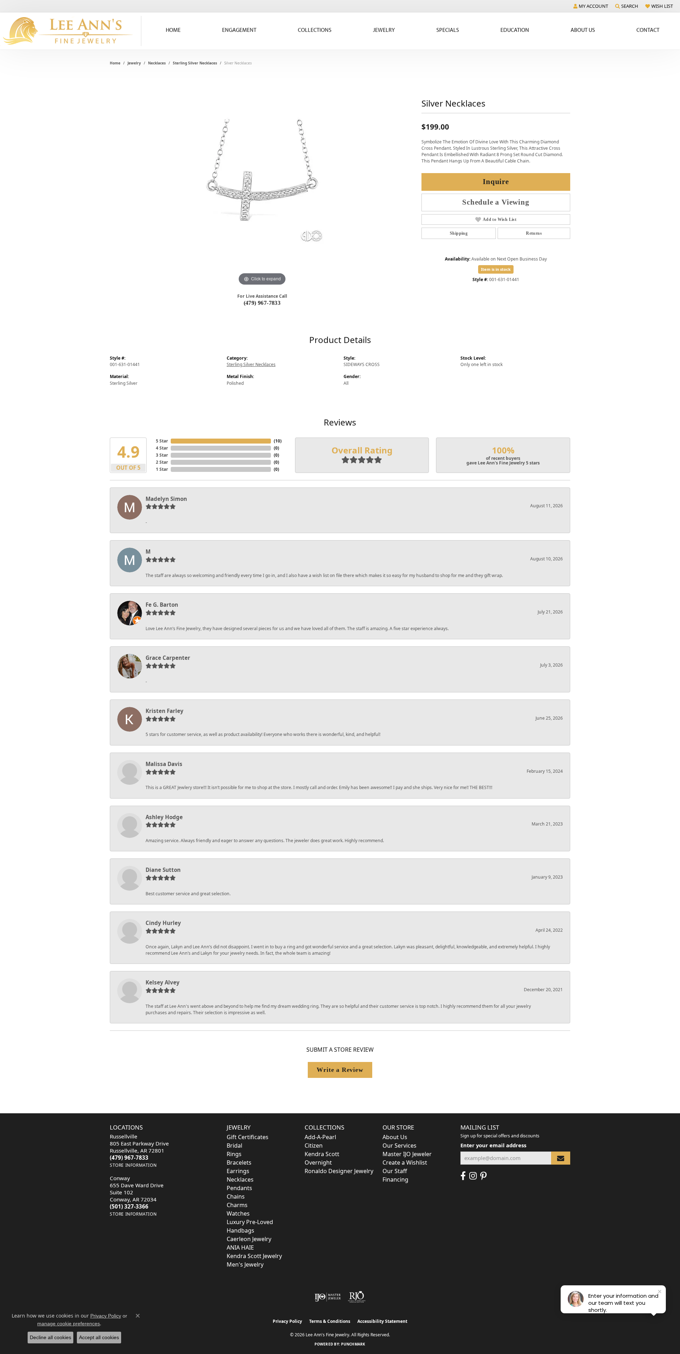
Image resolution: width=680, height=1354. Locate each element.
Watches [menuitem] (238, 1213)
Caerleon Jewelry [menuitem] (249, 1239)
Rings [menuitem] (234, 1154)
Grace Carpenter (168, 657)
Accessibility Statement (382, 1321)
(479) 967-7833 (262, 303)
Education (514, 29)
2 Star (162, 462)
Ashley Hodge (164, 817)
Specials (447, 29)
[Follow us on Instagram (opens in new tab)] (473, 1176)
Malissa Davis (164, 763)
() (278, 441)
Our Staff (394, 1171)
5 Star (162, 441)
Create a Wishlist (404, 1162)
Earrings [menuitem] (238, 1171)
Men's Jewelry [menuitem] (245, 1264)
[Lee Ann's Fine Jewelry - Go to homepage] (70, 31)
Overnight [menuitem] (318, 1162)
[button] (590, 6)
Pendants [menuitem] (239, 1188)
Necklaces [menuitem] (240, 1179)
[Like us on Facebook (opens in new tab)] (463, 1176)
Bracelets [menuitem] (239, 1162)
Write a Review (340, 1069)
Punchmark (353, 1344)
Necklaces (157, 63)
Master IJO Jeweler (407, 1154)
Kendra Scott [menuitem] (322, 1154)
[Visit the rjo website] (357, 1297)
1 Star (162, 469)
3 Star (162, 455)
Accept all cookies (99, 1337)
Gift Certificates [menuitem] (247, 1137)
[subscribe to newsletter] (560, 1158)
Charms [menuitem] (237, 1205)
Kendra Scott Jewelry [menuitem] (254, 1256)
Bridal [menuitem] (234, 1145)
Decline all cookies (50, 1337)
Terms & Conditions (329, 1321)
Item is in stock (496, 269)
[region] (262, 181)
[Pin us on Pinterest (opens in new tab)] (483, 1176)
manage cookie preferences (68, 1323)
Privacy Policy (287, 1321)
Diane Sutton (163, 869)
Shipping (459, 233)
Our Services (399, 1145)
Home (173, 29)
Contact (647, 29)
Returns (534, 233)
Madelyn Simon (166, 498)
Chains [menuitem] (236, 1196)
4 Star (162, 448)
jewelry (134, 63)
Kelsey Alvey (163, 982)
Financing (395, 1179)
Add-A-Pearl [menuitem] (320, 1137)
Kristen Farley (164, 710)
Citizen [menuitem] (314, 1145)
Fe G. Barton (162, 604)
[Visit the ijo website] (327, 1297)
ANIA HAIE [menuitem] (240, 1247)
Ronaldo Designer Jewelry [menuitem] (339, 1171)
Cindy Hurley (163, 922)
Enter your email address (493, 1145)
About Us (583, 29)
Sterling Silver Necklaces (195, 63)
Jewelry (384, 29)
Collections (315, 29)
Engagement (239, 29)
